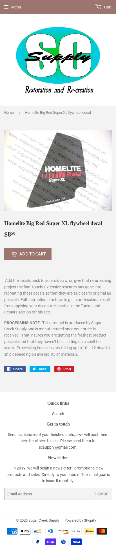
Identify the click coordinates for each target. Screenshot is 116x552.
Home (9, 112)
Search (58, 413)
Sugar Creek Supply (43, 520)
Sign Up (101, 494)
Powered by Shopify (80, 520)
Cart (107, 7)
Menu (16, 7)
